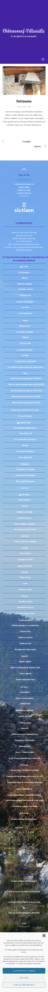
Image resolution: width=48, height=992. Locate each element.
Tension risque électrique (25, 716)
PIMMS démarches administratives (24, 770)
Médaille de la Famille (25, 548)
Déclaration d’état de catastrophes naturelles (24, 819)
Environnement (25, 656)
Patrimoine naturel (25, 325)
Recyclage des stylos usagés (25, 686)
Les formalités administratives (24, 464)
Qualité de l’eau (25, 680)
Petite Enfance (25, 590)
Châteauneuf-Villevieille (23, 220)
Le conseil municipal (24, 386)
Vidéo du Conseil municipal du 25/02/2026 (24, 928)
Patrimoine (24, 137)
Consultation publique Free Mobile (25, 842)
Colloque (25, 373)
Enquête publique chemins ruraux (24, 855)
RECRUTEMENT (24, 536)
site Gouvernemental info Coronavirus (25, 794)
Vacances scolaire (25, 626)
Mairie (25, 357)
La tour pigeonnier (25, 349)
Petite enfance (25, 614)
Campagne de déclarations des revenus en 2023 (24, 813)
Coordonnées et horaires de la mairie (24, 446)
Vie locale (25, 531)
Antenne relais (25, 379)
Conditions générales (24, 229)
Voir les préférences (24, 985)
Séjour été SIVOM (24, 602)
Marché (25, 542)
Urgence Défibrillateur (24, 825)
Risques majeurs (25, 698)
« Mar (23, 897)
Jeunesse (24, 608)
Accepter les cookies (24, 971)
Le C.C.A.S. (24, 524)
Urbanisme (24, 500)
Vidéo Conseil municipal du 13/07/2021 (26, 433)
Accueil (25, 303)
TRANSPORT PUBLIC (25, 644)
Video (25, 409)
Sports (21, 182)
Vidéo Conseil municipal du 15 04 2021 (26, 439)
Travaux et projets (25, 452)
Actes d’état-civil (25, 470)
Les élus (25, 391)
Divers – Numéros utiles (24, 788)
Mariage (25, 482)
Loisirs (25, 723)
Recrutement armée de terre (25, 566)
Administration (25, 459)
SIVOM (24, 584)
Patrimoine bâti (25, 331)
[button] (44, 935)
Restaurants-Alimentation (24, 776)
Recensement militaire (25, 487)
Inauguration (25, 740)
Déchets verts (25, 668)
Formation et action (25, 596)
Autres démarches (25, 493)
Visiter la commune (24, 320)
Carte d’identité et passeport (25, 476)
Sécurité (25, 692)
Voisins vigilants (25, 710)
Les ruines (25, 343)
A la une (24, 801)
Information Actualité (25, 368)
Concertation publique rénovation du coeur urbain (25, 836)
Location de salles (24, 752)
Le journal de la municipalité (25, 397)
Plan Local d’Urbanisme (25, 517)
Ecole (25, 620)
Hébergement (24, 782)
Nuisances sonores (25, 674)
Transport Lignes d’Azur (25, 650)
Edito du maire (24, 362)
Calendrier (25, 764)
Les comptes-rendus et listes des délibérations (25, 403)
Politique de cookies (23, 226)
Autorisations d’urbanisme (25, 511)
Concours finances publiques (25, 578)
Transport (25, 632)
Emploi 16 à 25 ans (25, 554)
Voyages (19, 177)
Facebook (25, 849)
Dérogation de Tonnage (25, 505)
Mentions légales (24, 223)
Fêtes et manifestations (25, 734)
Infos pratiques (25, 759)
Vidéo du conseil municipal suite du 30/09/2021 (26, 421)
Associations (24, 728)
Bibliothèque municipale (25, 746)
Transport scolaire (25, 638)
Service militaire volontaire (24, 560)
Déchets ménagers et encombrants (25, 662)
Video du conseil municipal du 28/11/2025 (25, 415)
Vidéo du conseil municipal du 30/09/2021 (26, 427)
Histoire (25, 314)
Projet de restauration (24, 338)
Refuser (24, 978)
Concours (24, 572)
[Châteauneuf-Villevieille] (23, 31)
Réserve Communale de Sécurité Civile (25, 704)
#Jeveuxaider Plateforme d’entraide (24, 806)
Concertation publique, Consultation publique (24, 831)
